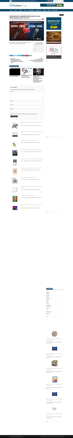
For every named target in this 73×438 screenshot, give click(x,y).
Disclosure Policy (57, 436)
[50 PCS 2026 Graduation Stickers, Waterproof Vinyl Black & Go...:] (54, 363)
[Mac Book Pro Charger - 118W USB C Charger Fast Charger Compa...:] (15, 189)
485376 (51, 356)
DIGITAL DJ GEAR (39, 43)
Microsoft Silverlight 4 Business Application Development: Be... (32, 149)
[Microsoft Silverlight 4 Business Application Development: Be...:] (15, 153)
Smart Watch (38, 10)
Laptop (25, 10)
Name (11, 100)
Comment (12, 91)
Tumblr (24, 55)
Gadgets (20, 10)
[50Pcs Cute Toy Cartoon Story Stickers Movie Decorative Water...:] (54, 334)
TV (46, 310)
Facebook (11, 55)
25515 (25, 151)
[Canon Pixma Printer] (14, 71)
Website (11, 108)
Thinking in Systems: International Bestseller (28, 140)
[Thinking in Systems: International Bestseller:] (15, 144)
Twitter (16, 55)
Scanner (47, 303)
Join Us (49, 10)
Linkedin (20, 55)
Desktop (15, 10)
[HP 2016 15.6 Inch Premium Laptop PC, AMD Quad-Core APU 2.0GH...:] (15, 134)
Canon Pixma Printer (13, 76)
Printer (47, 301)
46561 (50, 371)
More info (40, 125)
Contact (61, 436)
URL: (35, 45)
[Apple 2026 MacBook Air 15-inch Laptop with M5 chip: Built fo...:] (54, 348)
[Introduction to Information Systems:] (15, 199)
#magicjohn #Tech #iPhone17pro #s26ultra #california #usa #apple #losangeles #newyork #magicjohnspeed (38, 79)
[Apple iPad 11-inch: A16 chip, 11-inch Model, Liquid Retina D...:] (54, 379)
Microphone (13, 14)
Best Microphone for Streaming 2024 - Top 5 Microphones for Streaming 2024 (17, 60)
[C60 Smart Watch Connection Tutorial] (26, 71)
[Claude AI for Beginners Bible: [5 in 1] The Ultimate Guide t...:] (15, 171)
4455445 (25, 189)
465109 (51, 416)
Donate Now (55, 10)
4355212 (25, 179)
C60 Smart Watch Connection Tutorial (25, 77)
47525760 (51, 387)
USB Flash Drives (49, 311)
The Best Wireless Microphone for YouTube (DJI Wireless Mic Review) (36, 60)
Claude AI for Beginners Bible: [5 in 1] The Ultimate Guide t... (31, 168)
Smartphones (31, 10)
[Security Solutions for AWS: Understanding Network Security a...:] (15, 162)
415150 (25, 125)
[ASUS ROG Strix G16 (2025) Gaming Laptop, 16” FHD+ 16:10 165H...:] (15, 208)
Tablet (47, 308)
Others (44, 10)
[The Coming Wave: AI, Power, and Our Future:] (15, 180)
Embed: (35, 49)
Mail (30, 55)
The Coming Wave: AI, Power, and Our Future (29, 177)
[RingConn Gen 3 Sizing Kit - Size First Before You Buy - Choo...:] (54, 408)
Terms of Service (50, 436)
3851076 (25, 134)
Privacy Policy (43, 436)
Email (11, 104)
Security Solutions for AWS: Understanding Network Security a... (32, 159)
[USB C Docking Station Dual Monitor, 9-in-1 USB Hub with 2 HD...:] (15, 125)
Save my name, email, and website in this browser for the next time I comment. (23, 113)
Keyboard (48, 295)
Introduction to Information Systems (27, 195)
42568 (25, 197)
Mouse (47, 300)
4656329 (25, 142)
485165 (25, 170)
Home (11, 10)
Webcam (47, 313)
